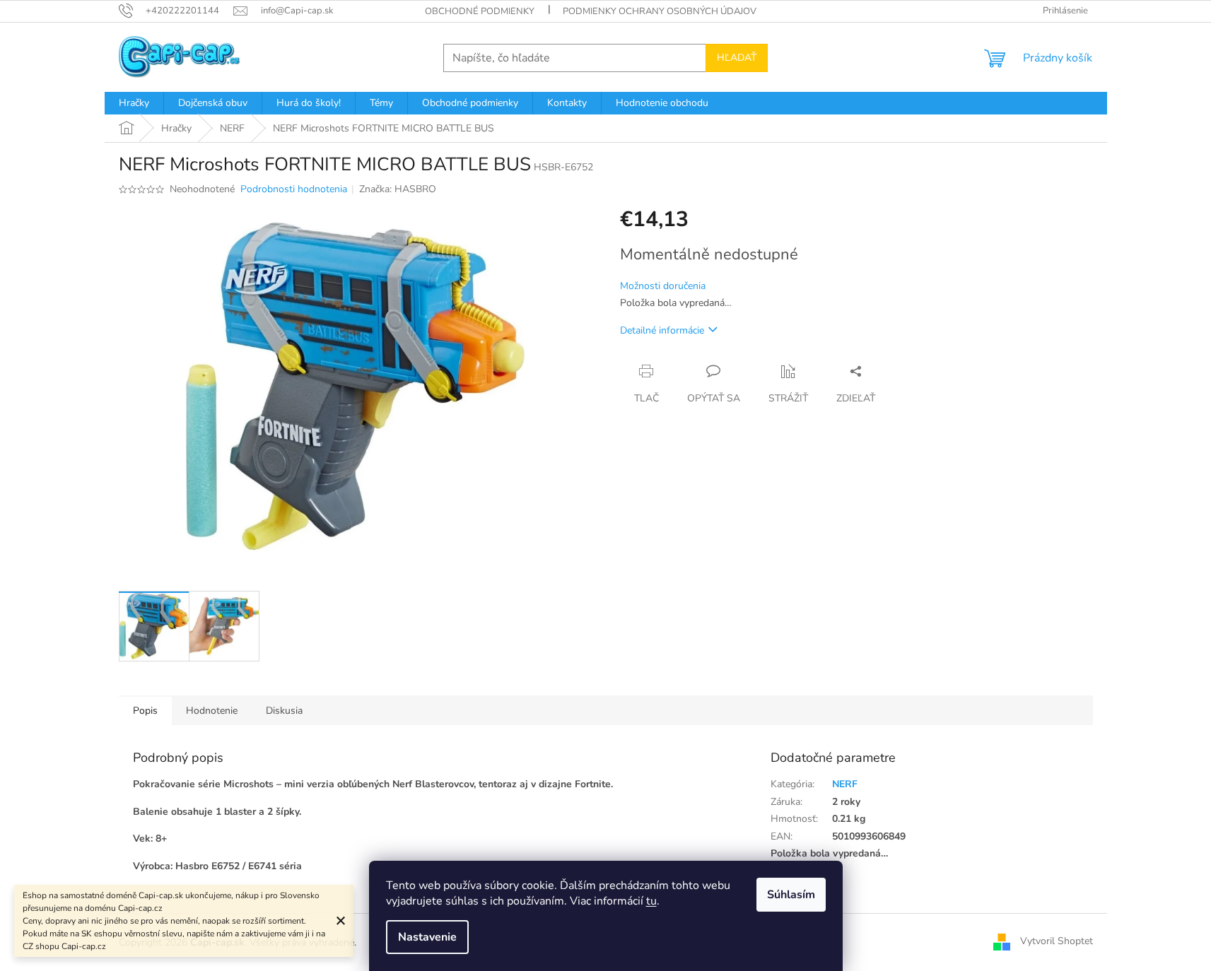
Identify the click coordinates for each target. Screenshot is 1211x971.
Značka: (397, 189)
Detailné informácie (662, 330)
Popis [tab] (145, 710)
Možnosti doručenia (663, 286)
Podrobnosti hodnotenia (293, 189)
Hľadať (736, 57)
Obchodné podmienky (479, 11)
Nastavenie (427, 937)
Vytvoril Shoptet (1056, 941)
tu (651, 901)
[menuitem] (134, 103)
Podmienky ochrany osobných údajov (659, 11)
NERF (845, 784)
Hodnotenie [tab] (212, 710)
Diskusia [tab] (284, 710)
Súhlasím (791, 894)
